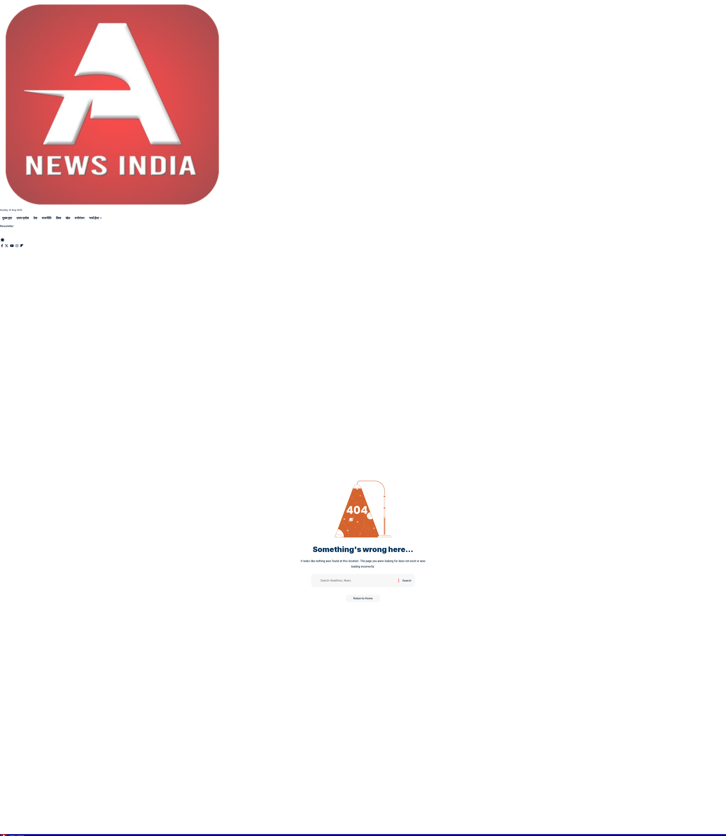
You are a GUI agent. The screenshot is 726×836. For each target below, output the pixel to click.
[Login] (3, 230)
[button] (363, 235)
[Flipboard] (21, 246)
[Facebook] (2, 246)
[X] (6, 246)
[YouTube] (12, 246)
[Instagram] (17, 246)
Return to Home (363, 598)
